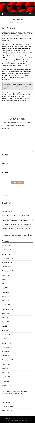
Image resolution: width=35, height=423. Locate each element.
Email (5, 164)
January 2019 (6, 343)
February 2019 (6, 339)
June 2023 (5, 284)
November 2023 (7, 262)
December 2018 (7, 347)
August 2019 (6, 313)
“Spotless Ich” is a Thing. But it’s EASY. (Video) (17, 235)
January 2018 (6, 385)
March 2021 (6, 305)
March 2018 (6, 377)
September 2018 (7, 360)
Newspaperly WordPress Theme (17, 420)
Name (5, 155)
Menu (31, 14)
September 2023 (7, 271)
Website (5, 173)
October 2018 (6, 356)
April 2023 (5, 292)
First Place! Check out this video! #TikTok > (16, 224)
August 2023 (6, 275)
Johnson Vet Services (17, 5)
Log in (4, 398)
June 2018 (5, 373)
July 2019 (5, 317)
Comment (6, 129)
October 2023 (6, 267)
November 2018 (7, 351)
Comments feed (7, 406)
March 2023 (6, 296)
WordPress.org (7, 411)
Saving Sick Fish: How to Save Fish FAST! (15, 216)
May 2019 (5, 326)
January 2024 (6, 254)
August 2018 (6, 364)
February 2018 (6, 381)
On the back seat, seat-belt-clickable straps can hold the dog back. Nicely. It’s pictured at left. (18, 86)
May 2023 (5, 288)
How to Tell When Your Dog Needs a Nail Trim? (17, 220)
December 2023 (7, 258)
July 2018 (5, 368)
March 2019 (6, 334)
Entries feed (6, 402)
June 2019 (5, 322)
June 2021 (5, 301)
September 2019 (7, 309)
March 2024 (6, 245)
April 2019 (5, 330)
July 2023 (5, 279)
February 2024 (7, 250)
